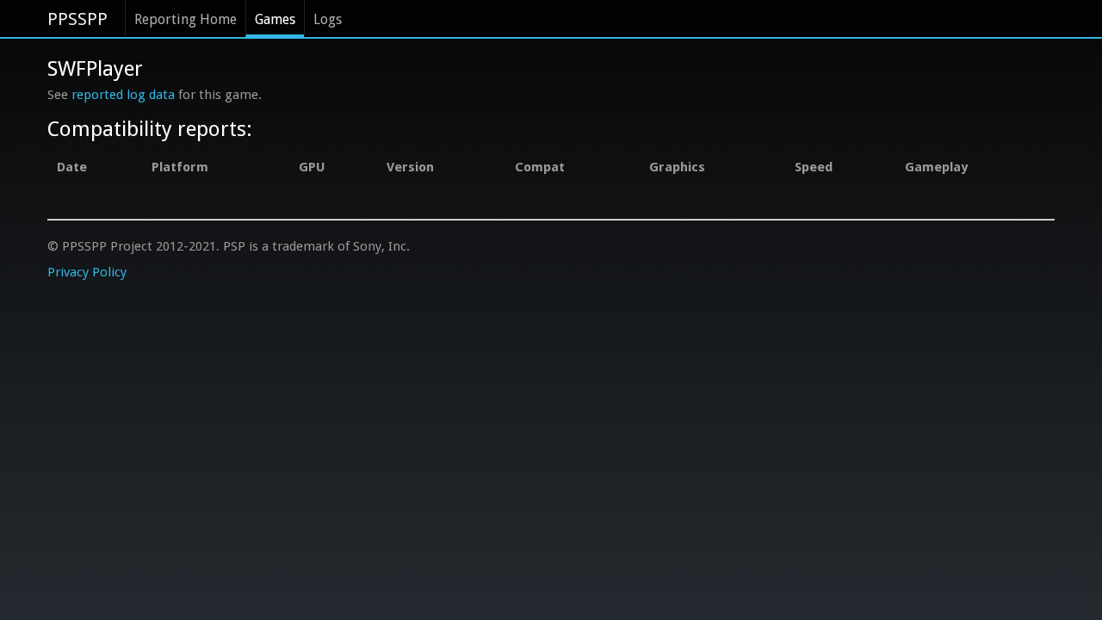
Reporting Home (185, 19)
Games (275, 19)
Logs (327, 19)
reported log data (123, 94)
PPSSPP (77, 19)
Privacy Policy (87, 272)
